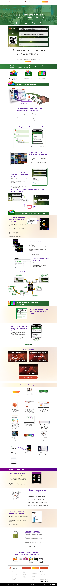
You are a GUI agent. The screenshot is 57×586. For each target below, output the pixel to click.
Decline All (49, 584)
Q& (23, 571)
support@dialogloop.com (43, 574)
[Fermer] (55, 584)
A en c (24, 571)
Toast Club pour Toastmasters (16, 573)
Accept (53, 584)
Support (41, 571)
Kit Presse (33, 579)
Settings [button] (45, 584)
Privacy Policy (33, 584)
